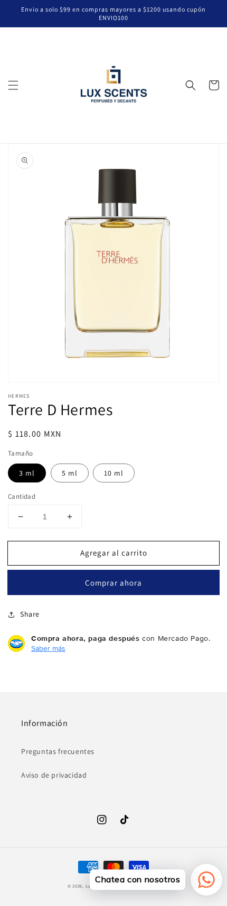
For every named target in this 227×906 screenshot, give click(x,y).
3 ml (27, 473)
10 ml (114, 473)
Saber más (48, 648)
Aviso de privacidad (54, 775)
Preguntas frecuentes (57, 751)
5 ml (70, 473)
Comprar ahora (113, 583)
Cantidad (21, 496)
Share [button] (30, 614)
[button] (13, 85)
